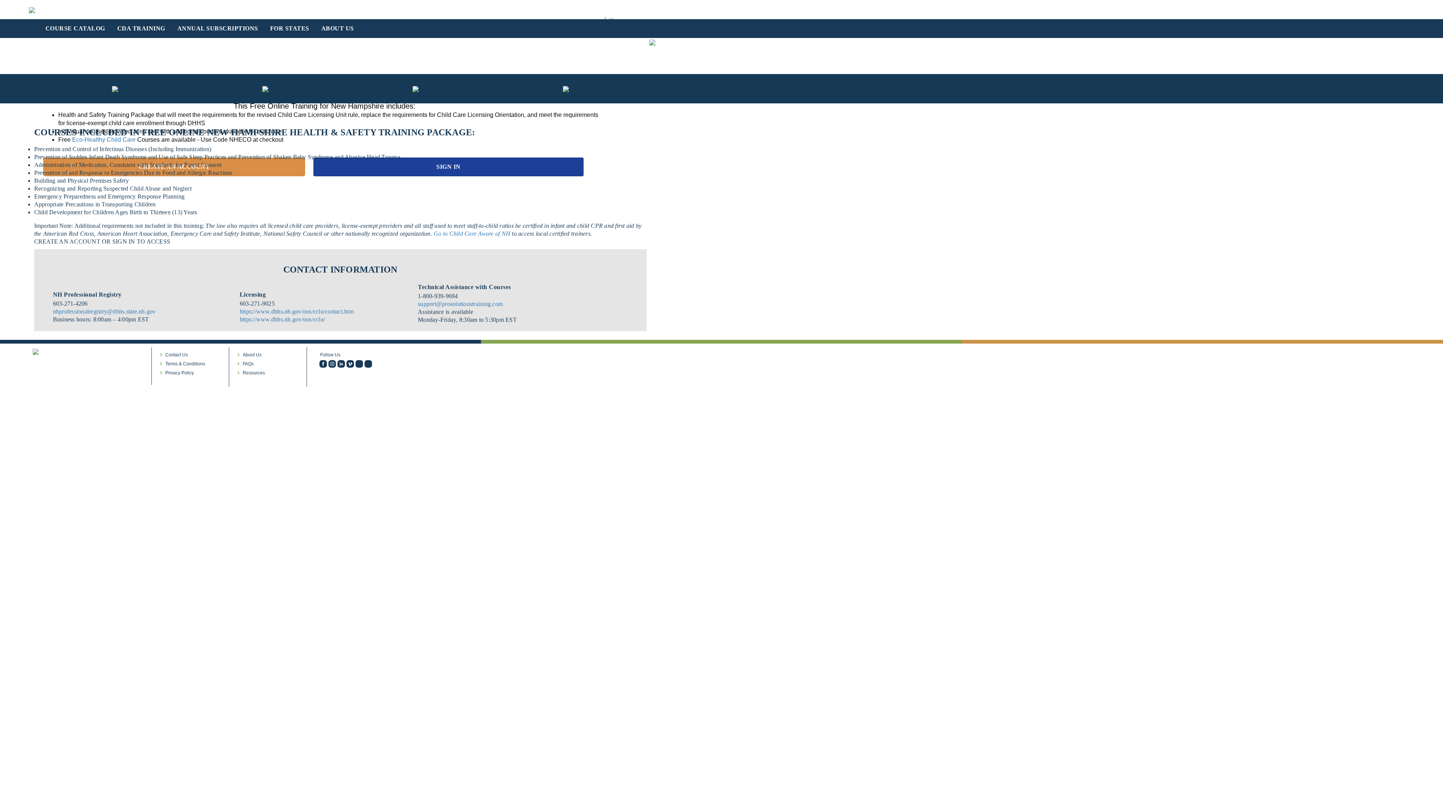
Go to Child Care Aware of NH (473, 233)
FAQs (248, 364)
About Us (252, 355)
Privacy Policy (179, 373)
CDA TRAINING (141, 28)
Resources (254, 373)
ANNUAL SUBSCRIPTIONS (217, 28)
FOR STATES (289, 28)
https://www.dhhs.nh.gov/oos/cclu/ (282, 319)
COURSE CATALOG (75, 28)
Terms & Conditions (185, 364)
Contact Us (176, 355)
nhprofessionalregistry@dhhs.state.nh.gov (104, 311)
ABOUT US (337, 28)
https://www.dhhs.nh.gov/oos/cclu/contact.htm (297, 311)
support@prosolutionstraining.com (460, 304)
